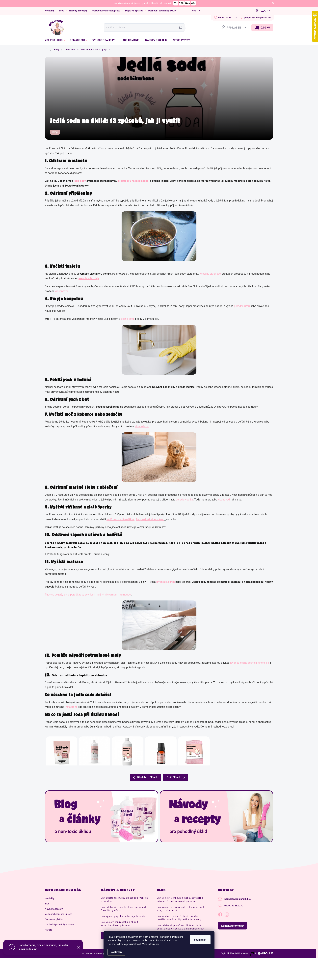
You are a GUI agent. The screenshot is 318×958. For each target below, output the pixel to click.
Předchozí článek (147, 777)
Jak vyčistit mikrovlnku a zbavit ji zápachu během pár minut (120, 924)
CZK (263, 10)
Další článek (173, 777)
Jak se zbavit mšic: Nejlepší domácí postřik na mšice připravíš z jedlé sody (179, 918)
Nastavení (116, 952)
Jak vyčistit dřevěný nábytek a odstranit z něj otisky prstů (180, 909)
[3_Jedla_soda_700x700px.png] (61, 749)
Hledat (181, 27)
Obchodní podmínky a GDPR (162, 10)
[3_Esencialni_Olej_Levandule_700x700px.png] (161, 749)
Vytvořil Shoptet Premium (234, 953)
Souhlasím (200, 939)
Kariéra (48, 929)
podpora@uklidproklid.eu (237, 899)
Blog (61, 10)
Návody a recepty (78, 10)
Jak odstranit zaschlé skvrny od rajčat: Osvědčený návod (124, 909)
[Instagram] (226, 914)
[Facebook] (220, 914)
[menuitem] (55, 40)
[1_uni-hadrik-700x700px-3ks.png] (194, 749)
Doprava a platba (134, 10)
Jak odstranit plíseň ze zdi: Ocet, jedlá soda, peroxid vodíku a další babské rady (181, 927)
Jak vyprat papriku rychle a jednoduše (123, 916)
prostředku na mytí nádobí (133, 180)
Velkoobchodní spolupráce (106, 10)
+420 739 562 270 (233, 905)
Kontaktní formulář (232, 925)
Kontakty (49, 10)
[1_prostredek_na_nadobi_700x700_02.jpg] (94, 749)
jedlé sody (80, 180)
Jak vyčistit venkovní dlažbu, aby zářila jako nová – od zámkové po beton (180, 899)
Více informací (150, 944)
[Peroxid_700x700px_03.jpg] (127, 749)
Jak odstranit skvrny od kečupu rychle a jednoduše (124, 899)
